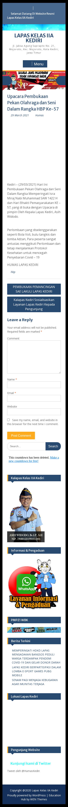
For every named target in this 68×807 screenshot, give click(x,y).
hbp (13, 272)
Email (11, 393)
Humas (39, 115)
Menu (38, 64)
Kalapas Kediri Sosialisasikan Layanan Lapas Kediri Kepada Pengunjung (34, 304)
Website (12, 406)
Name (12, 379)
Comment (13, 338)
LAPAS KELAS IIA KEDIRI (33, 38)
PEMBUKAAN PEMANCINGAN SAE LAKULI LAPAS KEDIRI (34, 289)
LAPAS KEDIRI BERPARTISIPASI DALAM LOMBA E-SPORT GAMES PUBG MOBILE (36, 671)
